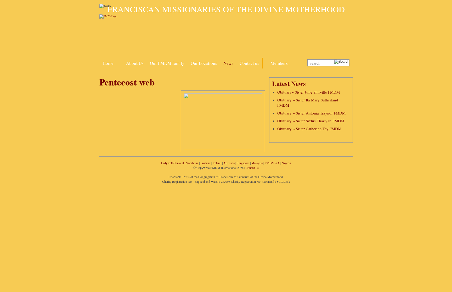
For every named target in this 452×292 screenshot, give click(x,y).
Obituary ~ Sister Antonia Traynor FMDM (311, 113)
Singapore (243, 163)
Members (279, 63)
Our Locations (204, 63)
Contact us (249, 63)
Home (108, 63)
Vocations (192, 163)
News (228, 63)
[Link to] (120, 60)
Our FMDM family (167, 63)
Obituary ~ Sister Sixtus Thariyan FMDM (310, 120)
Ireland (217, 163)
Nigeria (286, 163)
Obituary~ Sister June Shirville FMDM (308, 92)
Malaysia (257, 163)
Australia (229, 163)
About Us (135, 63)
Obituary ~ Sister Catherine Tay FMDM (309, 128)
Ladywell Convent (172, 163)
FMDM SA (272, 163)
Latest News (289, 83)
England (205, 163)
